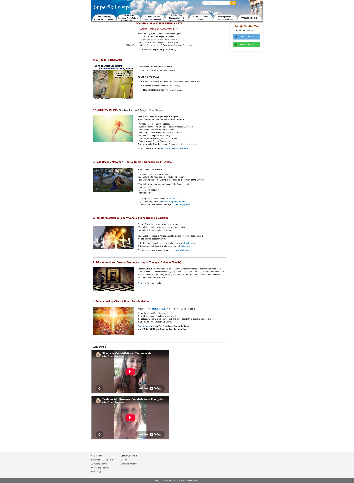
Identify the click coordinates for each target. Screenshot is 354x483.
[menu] (177, 18)
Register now (144, 326)
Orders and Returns (100, 467)
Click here (142, 283)
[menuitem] (104, 17)
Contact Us (96, 471)
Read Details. (172, 198)
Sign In (124, 459)
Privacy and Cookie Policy (102, 459)
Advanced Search (99, 463)
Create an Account (129, 463)
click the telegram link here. (175, 148)
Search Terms (97, 455)
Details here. (189, 243)
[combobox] (219, 3)
